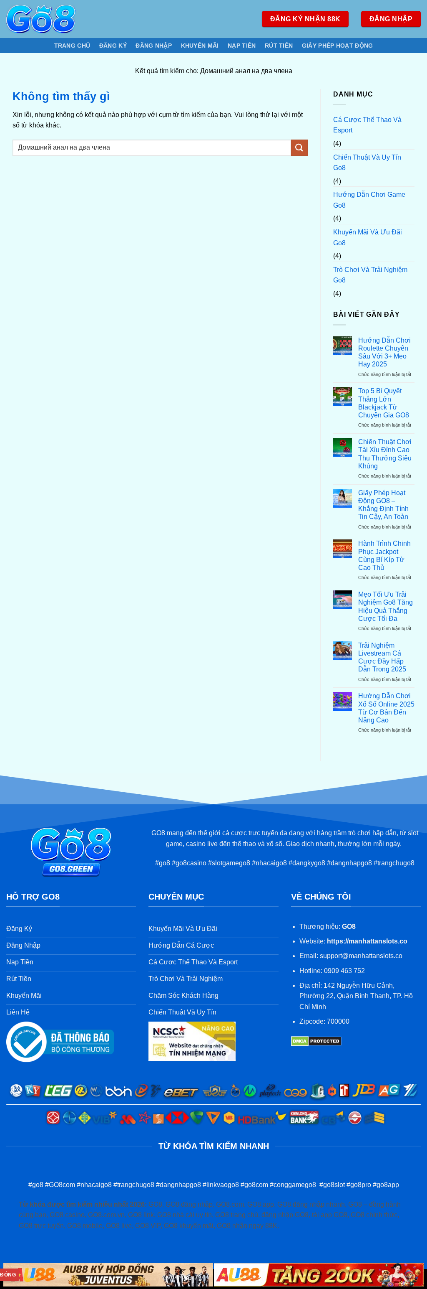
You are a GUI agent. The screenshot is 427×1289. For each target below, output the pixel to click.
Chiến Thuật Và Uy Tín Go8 (367, 163)
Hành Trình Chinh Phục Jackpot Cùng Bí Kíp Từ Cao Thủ (384, 555)
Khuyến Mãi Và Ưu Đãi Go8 (367, 238)
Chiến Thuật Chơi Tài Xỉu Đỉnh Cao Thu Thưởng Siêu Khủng (385, 454)
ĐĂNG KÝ (113, 45)
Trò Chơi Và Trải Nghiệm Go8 (370, 275)
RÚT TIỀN (279, 45)
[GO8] (40, 19)
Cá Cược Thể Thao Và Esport (367, 125)
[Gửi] (299, 148)
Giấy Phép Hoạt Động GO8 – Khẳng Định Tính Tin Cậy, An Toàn (383, 505)
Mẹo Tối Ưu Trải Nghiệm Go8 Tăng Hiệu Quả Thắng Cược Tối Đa (385, 606)
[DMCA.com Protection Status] (316, 1041)
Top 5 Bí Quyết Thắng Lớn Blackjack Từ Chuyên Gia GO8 (383, 403)
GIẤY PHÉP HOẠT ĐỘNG (337, 45)
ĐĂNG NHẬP (154, 45)
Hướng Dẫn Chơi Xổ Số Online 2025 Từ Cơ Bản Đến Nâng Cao (386, 708)
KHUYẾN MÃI (200, 45)
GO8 (349, 926)
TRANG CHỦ (72, 45)
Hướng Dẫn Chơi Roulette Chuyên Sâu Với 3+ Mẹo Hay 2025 (384, 352)
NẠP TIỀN (242, 45)
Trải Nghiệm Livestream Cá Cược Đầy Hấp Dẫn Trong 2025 (382, 657)
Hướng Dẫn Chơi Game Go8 (369, 200)
